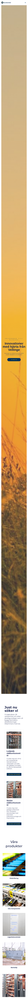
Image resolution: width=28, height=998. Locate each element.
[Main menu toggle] (25, 2)
